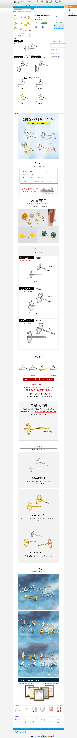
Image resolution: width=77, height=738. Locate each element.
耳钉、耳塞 (33, 11)
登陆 (34, 5)
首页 (17, 11)
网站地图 (25, 728)
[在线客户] (66, 6)
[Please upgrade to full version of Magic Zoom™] (22, 23)
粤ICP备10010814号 (45, 733)
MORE (61, 705)
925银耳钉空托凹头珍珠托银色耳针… (17, 713)
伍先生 (71, 13)
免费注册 (36, 5)
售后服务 (36, 728)
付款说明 (33, 728)
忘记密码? (39, 5)
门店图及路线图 (41, 728)
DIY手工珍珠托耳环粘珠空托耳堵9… (34, 713)
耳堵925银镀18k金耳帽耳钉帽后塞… (25, 713)
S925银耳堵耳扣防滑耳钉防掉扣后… (51, 713)
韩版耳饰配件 (29, 11)
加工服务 (56, 19)
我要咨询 (56, 20)
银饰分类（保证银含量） (22, 11)
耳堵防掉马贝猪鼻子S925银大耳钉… (42, 713)
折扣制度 (53, 728)
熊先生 (71, 8)
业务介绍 (46, 728)
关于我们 (18, 728)
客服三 (56, 5)
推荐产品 (36, 6)
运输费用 (56, 16)
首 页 (18, 6)
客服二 (52, 5)
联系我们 (54, 6)
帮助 (56, 728)
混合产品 (42, 6)
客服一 (48, 5)
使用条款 (29, 728)
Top (62, 728)
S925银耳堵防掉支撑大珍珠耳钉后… (59, 713)
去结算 (61, 28)
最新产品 (30, 6)
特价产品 (48, 6)
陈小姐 (71, 11)
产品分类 (24, 6)
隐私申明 (49, 728)
